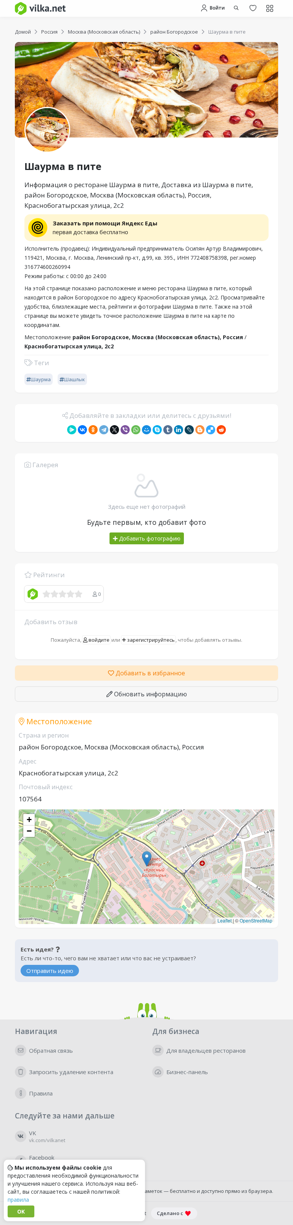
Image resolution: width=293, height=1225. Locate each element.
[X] (114, 429)
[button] (146, 859)
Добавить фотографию (149, 538)
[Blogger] (199, 429)
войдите (98, 639)
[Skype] (157, 429)
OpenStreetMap (256, 920)
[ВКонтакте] (82, 429)
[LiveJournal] (189, 429)
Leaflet (224, 920)
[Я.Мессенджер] (71, 429)
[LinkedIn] (178, 429)
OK (21, 1211)
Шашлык (74, 379)
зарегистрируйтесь (150, 639)
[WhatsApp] (135, 429)
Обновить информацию (150, 694)
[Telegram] (103, 429)
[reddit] (221, 429)
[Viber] (125, 429)
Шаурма (41, 379)
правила (18, 1199)
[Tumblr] (167, 429)
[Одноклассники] (93, 429)
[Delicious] (210, 429)
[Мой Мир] (146, 429)
